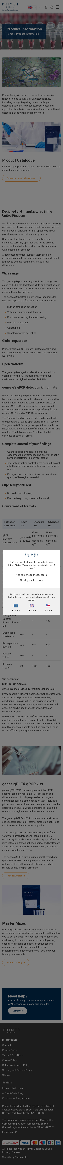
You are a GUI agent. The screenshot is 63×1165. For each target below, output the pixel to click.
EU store (16, 610)
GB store (32, 610)
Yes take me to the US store (31, 574)
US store (48, 610)
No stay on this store (31, 580)
